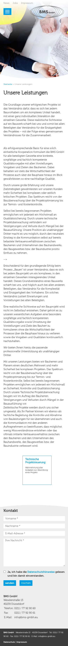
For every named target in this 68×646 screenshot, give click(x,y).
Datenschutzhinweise (41, 571)
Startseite (7, 84)
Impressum (27, 3)
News (6, 3)
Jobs (15, 3)
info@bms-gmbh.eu (26, 617)
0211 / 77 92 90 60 (25, 608)
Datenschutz (9, 642)
